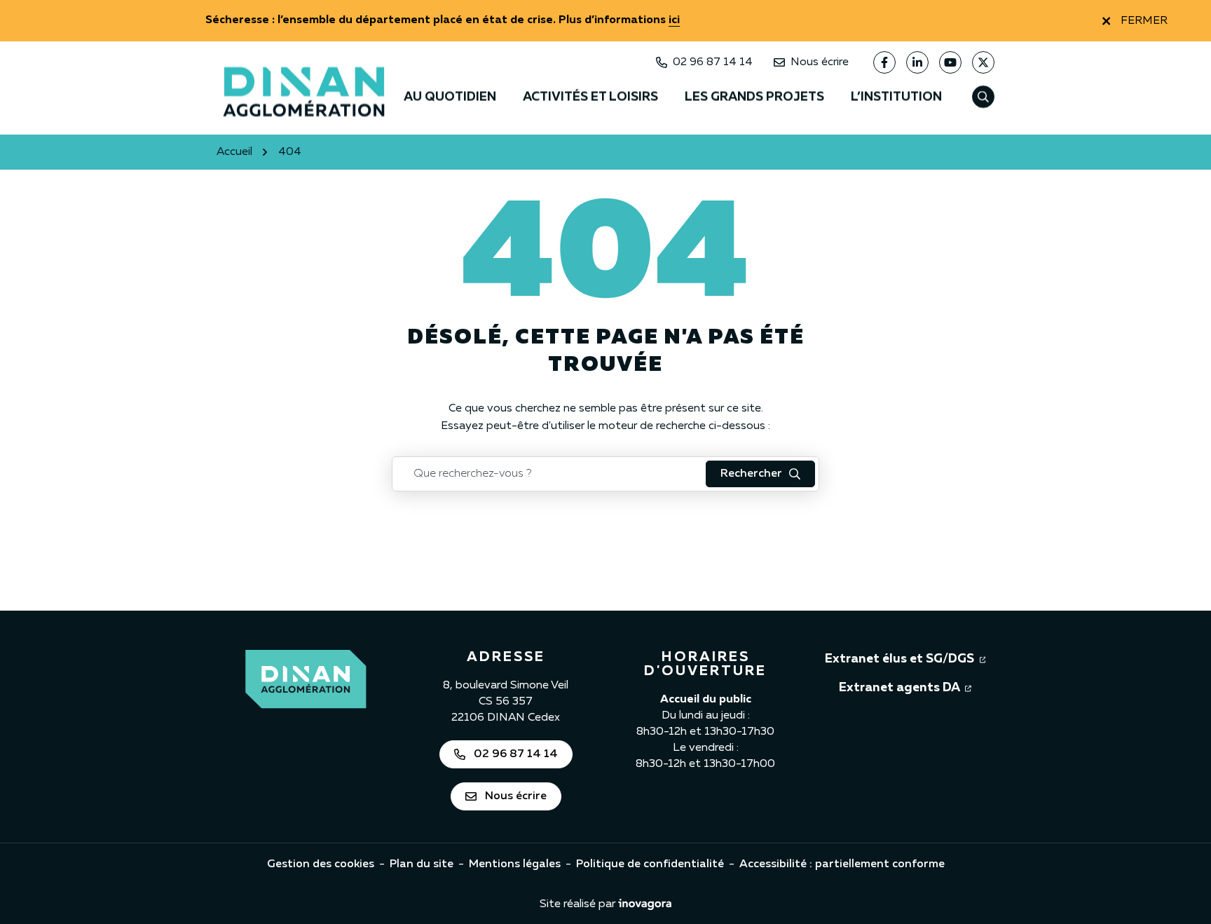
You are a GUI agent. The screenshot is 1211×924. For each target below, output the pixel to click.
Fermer (1144, 21)
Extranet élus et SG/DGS (905, 658)
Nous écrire (820, 62)
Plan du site (421, 864)
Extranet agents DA (905, 687)
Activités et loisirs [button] (590, 96)
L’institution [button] (896, 96)
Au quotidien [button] (450, 96)
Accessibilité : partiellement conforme (842, 864)
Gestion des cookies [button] (320, 864)
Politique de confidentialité (650, 864)
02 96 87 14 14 (713, 62)
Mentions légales (515, 864)
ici (674, 20)
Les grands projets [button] (754, 96)
